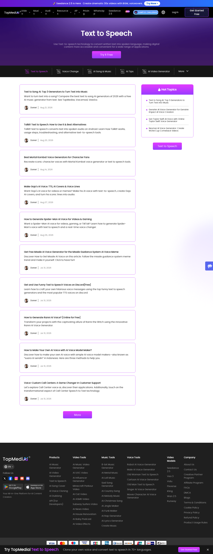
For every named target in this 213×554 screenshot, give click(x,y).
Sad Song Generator (107, 484)
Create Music (109, 525)
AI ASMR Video (81, 499)
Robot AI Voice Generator (141, 464)
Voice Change (70, 71)
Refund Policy (191, 517)
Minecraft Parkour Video (83, 487)
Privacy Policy (192, 512)
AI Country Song (111, 491)
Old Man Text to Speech (140, 484)
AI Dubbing (55, 496)
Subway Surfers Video (85, 504)
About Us (189, 464)
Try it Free (106, 54)
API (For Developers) (56, 502)
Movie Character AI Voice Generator (141, 496)
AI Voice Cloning (58, 491)
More (77, 415)
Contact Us (190, 469)
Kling (170, 491)
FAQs (187, 487)
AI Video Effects (81, 524)
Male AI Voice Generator (141, 469)
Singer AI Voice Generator (141, 489)
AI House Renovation (84, 514)
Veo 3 (170, 476)
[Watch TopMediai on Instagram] (16, 478)
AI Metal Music (110, 472)
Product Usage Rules (195, 522)
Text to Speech (39, 71)
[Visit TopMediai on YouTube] (22, 478)
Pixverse (171, 486)
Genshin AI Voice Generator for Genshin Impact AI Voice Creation (169, 110)
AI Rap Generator (111, 516)
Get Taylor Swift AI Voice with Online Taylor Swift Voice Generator (166, 120)
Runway (171, 501)
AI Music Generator (55, 466)
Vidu (169, 481)
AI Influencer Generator (80, 479)
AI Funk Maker (109, 510)
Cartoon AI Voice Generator (143, 479)
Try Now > (152, 3)
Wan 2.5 (171, 496)
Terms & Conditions (195, 502)
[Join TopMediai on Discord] (28, 478)
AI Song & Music (102, 71)
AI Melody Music (111, 496)
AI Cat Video (80, 494)
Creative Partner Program (193, 476)
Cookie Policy (191, 507)
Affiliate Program (193, 482)
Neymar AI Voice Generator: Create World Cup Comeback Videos (166, 129)
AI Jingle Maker (110, 506)
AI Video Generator (159, 71)
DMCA (187, 492)
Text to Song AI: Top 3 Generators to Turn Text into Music (167, 101)
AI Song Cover (57, 486)
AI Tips (129, 71)
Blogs (187, 497)
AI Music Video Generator (81, 466)
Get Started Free (189, 549)
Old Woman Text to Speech (142, 474)
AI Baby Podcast (82, 519)
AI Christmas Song (112, 500)
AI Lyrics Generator (112, 520)
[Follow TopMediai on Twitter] (4, 478)
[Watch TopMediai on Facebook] (10, 478)
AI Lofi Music (108, 477)
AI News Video (81, 509)
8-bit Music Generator (108, 466)
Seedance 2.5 (173, 469)
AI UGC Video (80, 472)
